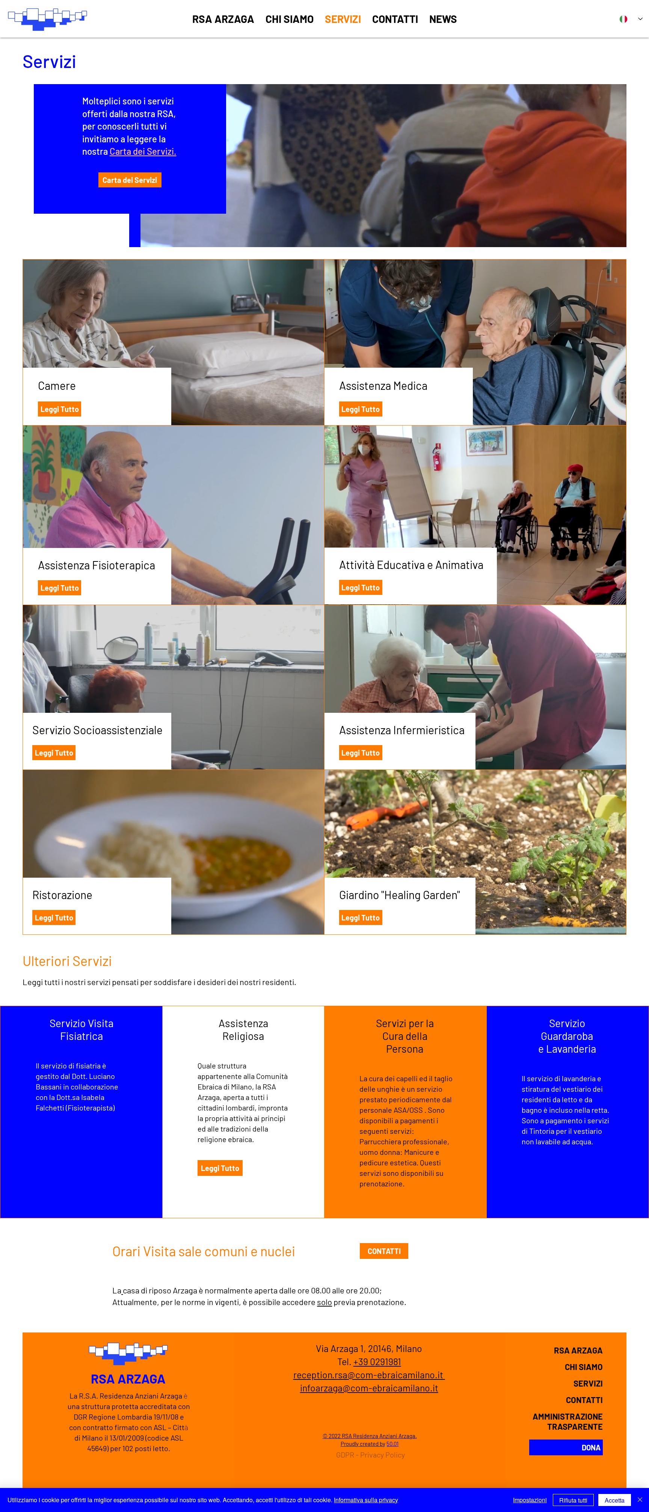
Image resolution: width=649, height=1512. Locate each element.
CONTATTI (584, 1400)
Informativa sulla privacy (366, 1499)
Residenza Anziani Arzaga (140, 1395)
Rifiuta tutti (573, 1500)
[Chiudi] (639, 1500)
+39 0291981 (377, 1361)
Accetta (615, 1500)
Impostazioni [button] (530, 1499)
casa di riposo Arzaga (160, 1290)
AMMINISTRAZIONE (568, 1416)
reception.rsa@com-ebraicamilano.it (368, 1374)
